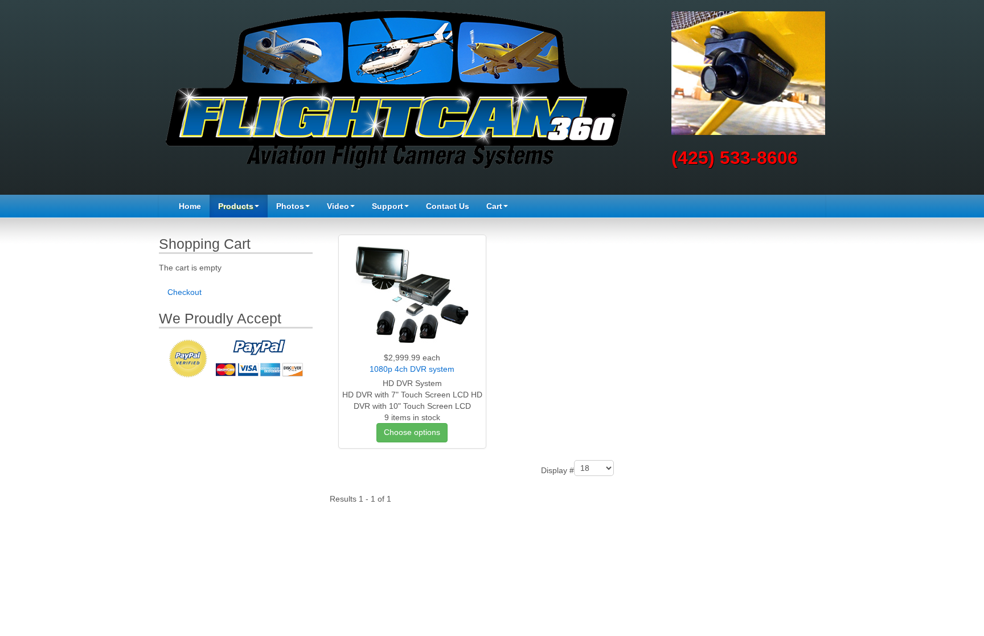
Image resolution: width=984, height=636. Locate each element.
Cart (494, 206)
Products (235, 206)
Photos (290, 206)
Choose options (412, 432)
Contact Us (447, 206)
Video (338, 206)
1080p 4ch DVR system (412, 369)
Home (190, 206)
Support (387, 206)
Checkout (184, 292)
